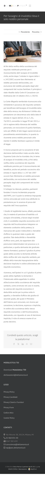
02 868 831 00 (12, 438)
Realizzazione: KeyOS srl (28, 469)
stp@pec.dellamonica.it (15, 447)
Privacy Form (9, 407)
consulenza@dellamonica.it (17, 444)
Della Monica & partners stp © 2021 (24, 467)
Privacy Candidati (10, 397)
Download (15, 370)
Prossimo (35, 32)
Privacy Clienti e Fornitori (14, 402)
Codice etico (8, 412)
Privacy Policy (9, 392)
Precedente (25, 32)
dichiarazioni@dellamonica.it (16, 375)
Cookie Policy (9, 418)
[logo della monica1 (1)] (15, 4)
